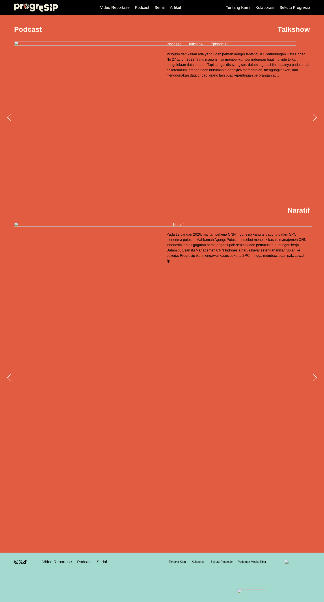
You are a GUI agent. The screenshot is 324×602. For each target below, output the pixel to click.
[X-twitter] (21, 562)
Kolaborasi (264, 7)
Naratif (178, 225)
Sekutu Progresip (294, 7)
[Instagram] (16, 562)
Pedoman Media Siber (252, 561)
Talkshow (195, 44)
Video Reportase (115, 7)
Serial (160, 7)
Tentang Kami (238, 7)
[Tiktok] (25, 562)
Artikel (175, 7)
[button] (8, 117)
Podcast (142, 7)
